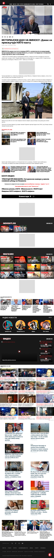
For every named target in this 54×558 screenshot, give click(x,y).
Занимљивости (28, 4)
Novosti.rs (9, 223)
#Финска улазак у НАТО (11, 189)
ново (11, 4)
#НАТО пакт (38, 189)
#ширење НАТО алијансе (11, 191)
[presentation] (49, 317)
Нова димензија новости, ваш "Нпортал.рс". (27, 186)
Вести (14, 4)
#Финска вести (27, 189)
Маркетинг (20, 551)
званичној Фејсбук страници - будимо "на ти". (36, 184)
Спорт (37, 4)
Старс (18, 4)
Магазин (8, 254)
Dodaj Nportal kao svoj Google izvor (11, 48)
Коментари (25, 196)
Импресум (14, 551)
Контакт (9, 551)
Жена (33, 4)
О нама (4, 551)
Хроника (41, 4)
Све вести (49, 223)
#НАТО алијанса (28, 191)
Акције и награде (28, 551)
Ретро (21, 4)
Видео (7, 339)
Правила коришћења (39, 551)
